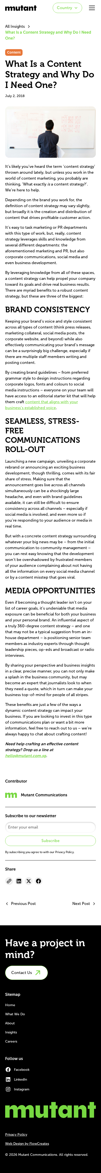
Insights (11, 1032)
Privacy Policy (16, 1134)
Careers (11, 1041)
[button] (67, 8)
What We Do (15, 1014)
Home (10, 1005)
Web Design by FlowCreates (27, 1143)
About (10, 1023)
